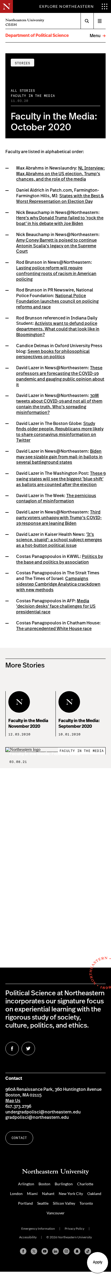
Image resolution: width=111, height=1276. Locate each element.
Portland (25, 1203)
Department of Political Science (37, 35)
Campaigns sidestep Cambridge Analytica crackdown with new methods (58, 584)
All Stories (23, 91)
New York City (71, 1193)
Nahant (48, 1193)
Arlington (26, 1184)
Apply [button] (97, 1262)
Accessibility (28, 1237)
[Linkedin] (55, 1251)
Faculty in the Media (33, 96)
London (16, 1193)
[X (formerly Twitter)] (34, 1251)
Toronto (86, 1203)
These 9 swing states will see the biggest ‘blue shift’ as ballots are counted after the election (61, 479)
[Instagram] (66, 1251)
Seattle (42, 1203)
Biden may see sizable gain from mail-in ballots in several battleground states (59, 457)
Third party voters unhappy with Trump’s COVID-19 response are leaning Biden (59, 518)
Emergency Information (38, 1228)
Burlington (64, 1184)
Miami (32, 1193)
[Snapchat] (77, 1251)
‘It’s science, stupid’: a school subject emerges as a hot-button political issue (59, 540)
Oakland (94, 1193)
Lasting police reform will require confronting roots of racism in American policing (56, 274)
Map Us (12, 1101)
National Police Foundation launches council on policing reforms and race (57, 301)
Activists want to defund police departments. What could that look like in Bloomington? (57, 329)
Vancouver (56, 1213)
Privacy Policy (74, 1228)
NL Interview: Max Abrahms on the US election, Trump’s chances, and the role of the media (60, 174)
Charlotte (85, 1184)
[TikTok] (88, 1251)
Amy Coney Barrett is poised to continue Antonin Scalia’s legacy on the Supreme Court (56, 246)
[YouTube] (44, 1251)
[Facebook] (23, 1251)
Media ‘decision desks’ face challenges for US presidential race (56, 606)
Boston (44, 1184)
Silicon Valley (64, 1203)
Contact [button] (19, 1138)
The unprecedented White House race (54, 629)
